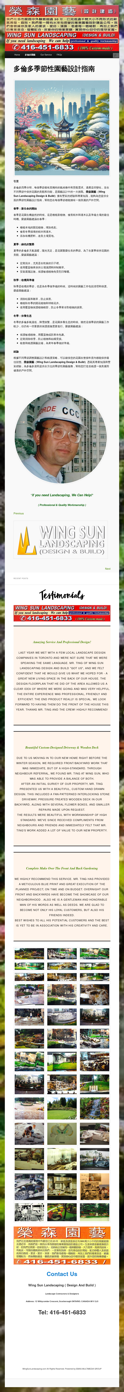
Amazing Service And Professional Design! (62, 642)
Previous (19, 513)
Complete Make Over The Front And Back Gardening (62, 868)
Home (17, 54)
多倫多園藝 (30, 54)
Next (107, 568)
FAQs (59, 54)
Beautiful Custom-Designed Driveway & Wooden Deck (62, 747)
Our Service (46, 54)
